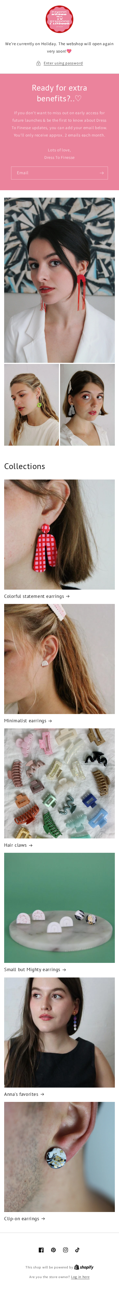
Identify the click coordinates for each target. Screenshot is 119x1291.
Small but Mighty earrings (32, 969)
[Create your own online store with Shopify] (84, 1267)
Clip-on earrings (21, 1219)
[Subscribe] (101, 173)
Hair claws (15, 845)
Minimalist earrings (25, 721)
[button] (59, 63)
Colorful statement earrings (34, 596)
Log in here (80, 1276)
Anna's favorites (21, 1094)
